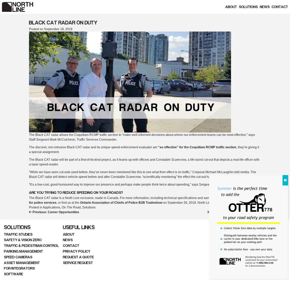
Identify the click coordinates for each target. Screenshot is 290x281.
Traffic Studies (18, 234)
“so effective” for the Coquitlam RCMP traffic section (197, 147)
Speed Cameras (18, 257)
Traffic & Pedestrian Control (31, 246)
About (231, 7)
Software (13, 274)
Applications (51, 207)
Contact (280, 7)
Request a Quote (78, 257)
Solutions (248, 7)
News (265, 7)
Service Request (78, 263)
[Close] (285, 180)
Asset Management (22, 263)
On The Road (71, 207)
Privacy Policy (76, 251)
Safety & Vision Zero (23, 240)
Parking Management (23, 251)
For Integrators (19, 268)
